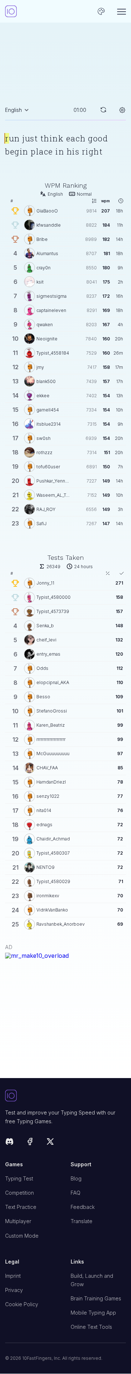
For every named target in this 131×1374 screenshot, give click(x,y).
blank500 (46, 381)
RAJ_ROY (46, 509)
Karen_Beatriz (50, 725)
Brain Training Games (96, 1298)
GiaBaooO (47, 211)
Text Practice (20, 1207)
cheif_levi (46, 640)
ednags (44, 824)
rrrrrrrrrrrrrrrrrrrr (51, 739)
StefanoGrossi (51, 711)
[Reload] (103, 109)
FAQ (75, 1193)
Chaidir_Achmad (53, 839)
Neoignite (46, 338)
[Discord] (9, 1142)
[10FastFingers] (11, 11)
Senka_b (45, 625)
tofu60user (48, 466)
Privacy (14, 1290)
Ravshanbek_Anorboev (60, 924)
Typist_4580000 (53, 597)
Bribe (42, 239)
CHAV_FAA (47, 767)
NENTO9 (45, 867)
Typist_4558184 (52, 353)
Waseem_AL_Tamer (53, 495)
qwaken (44, 324)
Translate (81, 1221)
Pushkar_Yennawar (53, 481)
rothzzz (44, 452)
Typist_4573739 (52, 611)
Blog (76, 1178)
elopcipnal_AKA (52, 682)
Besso (43, 696)
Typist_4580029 (53, 881)
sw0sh (43, 438)
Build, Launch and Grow (92, 1280)
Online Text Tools (91, 1327)
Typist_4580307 (53, 853)
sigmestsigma (51, 296)
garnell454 (47, 410)
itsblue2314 (48, 424)
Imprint (13, 1276)
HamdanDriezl (51, 782)
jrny (40, 367)
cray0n (43, 267)
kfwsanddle (48, 225)
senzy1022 (47, 796)
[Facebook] (29, 1142)
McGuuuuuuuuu (53, 753)
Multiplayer (18, 1221)
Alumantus (47, 253)
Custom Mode (22, 1236)
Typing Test (19, 1178)
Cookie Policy (21, 1304)
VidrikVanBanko (52, 910)
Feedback (83, 1207)
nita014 (43, 810)
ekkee (42, 395)
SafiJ (41, 523)
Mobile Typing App (93, 1312)
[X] (50, 1142)
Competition (19, 1193)
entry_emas (48, 654)
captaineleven (51, 310)
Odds (42, 668)
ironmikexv (47, 895)
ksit (40, 282)
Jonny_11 (45, 583)
